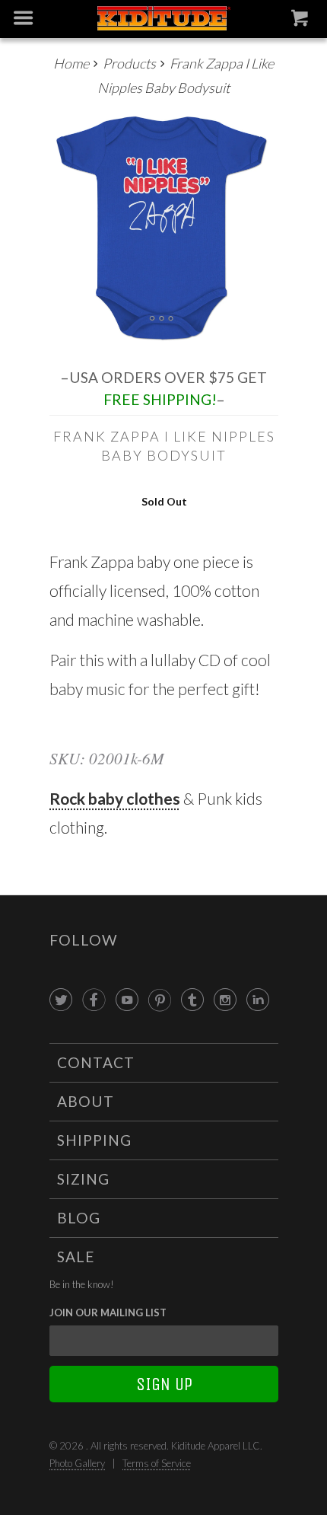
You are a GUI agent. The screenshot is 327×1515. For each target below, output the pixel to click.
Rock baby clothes (114, 798)
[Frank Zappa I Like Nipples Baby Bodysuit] (163, 228)
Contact (96, 1062)
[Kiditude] (164, 19)
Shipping (94, 1140)
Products (129, 63)
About (85, 1101)
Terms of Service (156, 1463)
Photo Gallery (77, 1463)
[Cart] (301, 21)
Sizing (83, 1179)
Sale (76, 1256)
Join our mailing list (108, 1312)
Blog (78, 1217)
